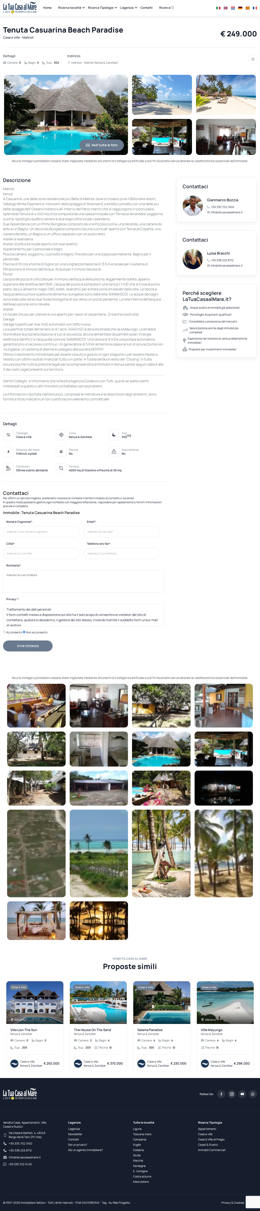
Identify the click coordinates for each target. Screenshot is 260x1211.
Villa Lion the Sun (23, 1032)
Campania (139, 1139)
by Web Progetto (119, 1202)
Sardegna (139, 1166)
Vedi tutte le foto (104, 145)
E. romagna (140, 1171)
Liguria (137, 1129)
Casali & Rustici (208, 1145)
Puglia (137, 1145)
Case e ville (205, 1134)
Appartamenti (207, 1129)
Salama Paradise (150, 1032)
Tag (104, 1202)
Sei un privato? (77, 1145)
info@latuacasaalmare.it (227, 212)
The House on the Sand (92, 1032)
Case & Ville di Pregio (211, 1139)
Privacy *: (12, 599)
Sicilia (137, 1155)
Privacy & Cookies (232, 1202)
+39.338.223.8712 (222, 260)
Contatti (146, 7)
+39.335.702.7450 (222, 207)
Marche (138, 1160)
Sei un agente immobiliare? (85, 1150)
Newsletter (75, 1134)
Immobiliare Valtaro (33, 1202)
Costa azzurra (142, 1176)
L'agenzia (127, 7)
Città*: (10, 544)
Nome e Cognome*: (19, 522)
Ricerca (165, 7)
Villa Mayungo (212, 1032)
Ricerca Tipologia (100, 7)
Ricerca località (69, 7)
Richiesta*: (14, 565)
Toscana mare (142, 1134)
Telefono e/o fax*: (99, 544)
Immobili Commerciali (211, 1150)
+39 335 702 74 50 (20, 1164)
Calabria (138, 1150)
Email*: (91, 522)
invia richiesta (28, 646)
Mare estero (141, 1182)
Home (47, 7)
